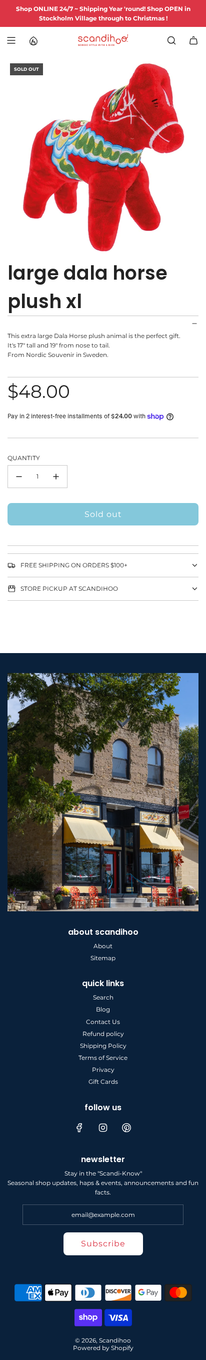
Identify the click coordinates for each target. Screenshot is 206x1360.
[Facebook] (79, 1128)
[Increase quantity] (56, 477)
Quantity (24, 458)
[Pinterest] (127, 1128)
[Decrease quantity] (19, 477)
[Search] (171, 40)
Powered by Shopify (103, 1348)
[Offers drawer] (33, 40)
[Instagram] (103, 1128)
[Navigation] (11, 40)
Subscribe (103, 1243)
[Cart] (193, 40)
